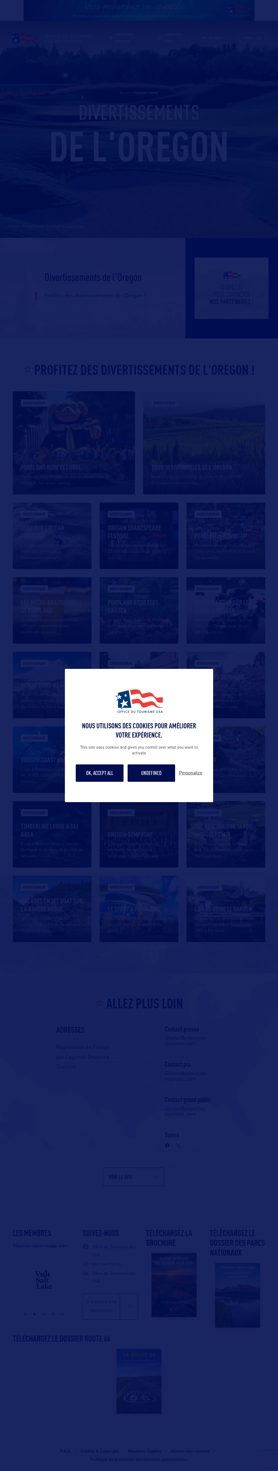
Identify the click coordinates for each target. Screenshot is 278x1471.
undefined (151, 773)
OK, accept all (99, 773)
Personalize (190, 773)
